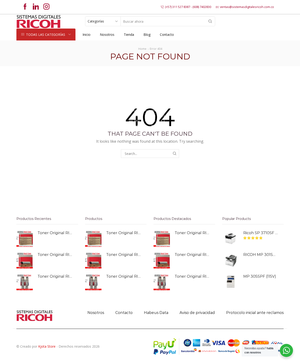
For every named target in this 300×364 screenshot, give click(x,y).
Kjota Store (47, 346)
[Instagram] (46, 7)
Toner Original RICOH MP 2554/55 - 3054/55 (55, 254)
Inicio (86, 34)
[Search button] (210, 21)
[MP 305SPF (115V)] (230, 282)
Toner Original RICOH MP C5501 (55, 233)
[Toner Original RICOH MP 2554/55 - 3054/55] (24, 260)
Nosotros (107, 34)
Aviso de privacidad (197, 312)
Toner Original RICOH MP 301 (55, 276)
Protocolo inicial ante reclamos (255, 312)
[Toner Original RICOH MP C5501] (24, 238)
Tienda (129, 34)
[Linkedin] (36, 7)
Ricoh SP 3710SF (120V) (260, 233)
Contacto (167, 34)
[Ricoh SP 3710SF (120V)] (230, 238)
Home (142, 49)
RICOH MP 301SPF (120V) (260, 254)
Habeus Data (156, 312)
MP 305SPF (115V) (259, 276)
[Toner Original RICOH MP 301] (24, 282)
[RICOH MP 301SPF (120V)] (230, 260)
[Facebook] (25, 7)
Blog (146, 34)
